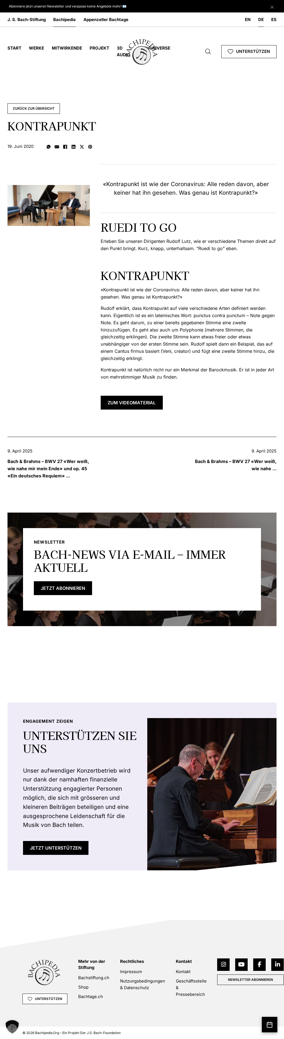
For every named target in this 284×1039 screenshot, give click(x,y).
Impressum (131, 971)
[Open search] (208, 51)
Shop (83, 987)
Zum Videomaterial (132, 402)
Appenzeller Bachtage (105, 19)
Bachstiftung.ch (93, 977)
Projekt (99, 48)
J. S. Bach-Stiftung (26, 19)
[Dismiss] (272, 6)
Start (14, 48)
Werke (36, 48)
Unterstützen (253, 51)
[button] (12, 1027)
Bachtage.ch (90, 996)
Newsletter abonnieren (250, 980)
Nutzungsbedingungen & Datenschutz (142, 984)
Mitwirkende (67, 48)
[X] (82, 147)
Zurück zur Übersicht (34, 108)
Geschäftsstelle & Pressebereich (191, 987)
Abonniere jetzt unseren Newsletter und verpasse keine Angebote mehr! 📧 (67, 6)
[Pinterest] (90, 147)
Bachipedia (64, 19)
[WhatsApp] (48, 147)
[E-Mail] (57, 147)
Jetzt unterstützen (56, 848)
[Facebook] (65, 147)
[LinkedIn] (73, 147)
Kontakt (183, 971)
